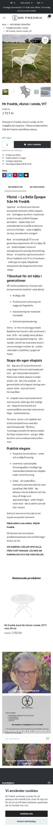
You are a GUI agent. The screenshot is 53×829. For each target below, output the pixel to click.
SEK (39, 2)
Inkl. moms (25, 2)
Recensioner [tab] (37, 192)
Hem (4, 30)
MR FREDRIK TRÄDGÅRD (20, 30)
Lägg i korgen (34, 150)
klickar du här (13, 546)
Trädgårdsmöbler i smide (17, 33)
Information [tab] (15, 192)
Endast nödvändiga (26, 821)
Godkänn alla (26, 814)
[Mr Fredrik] (29, 18)
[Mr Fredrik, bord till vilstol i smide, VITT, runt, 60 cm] (26, 610)
